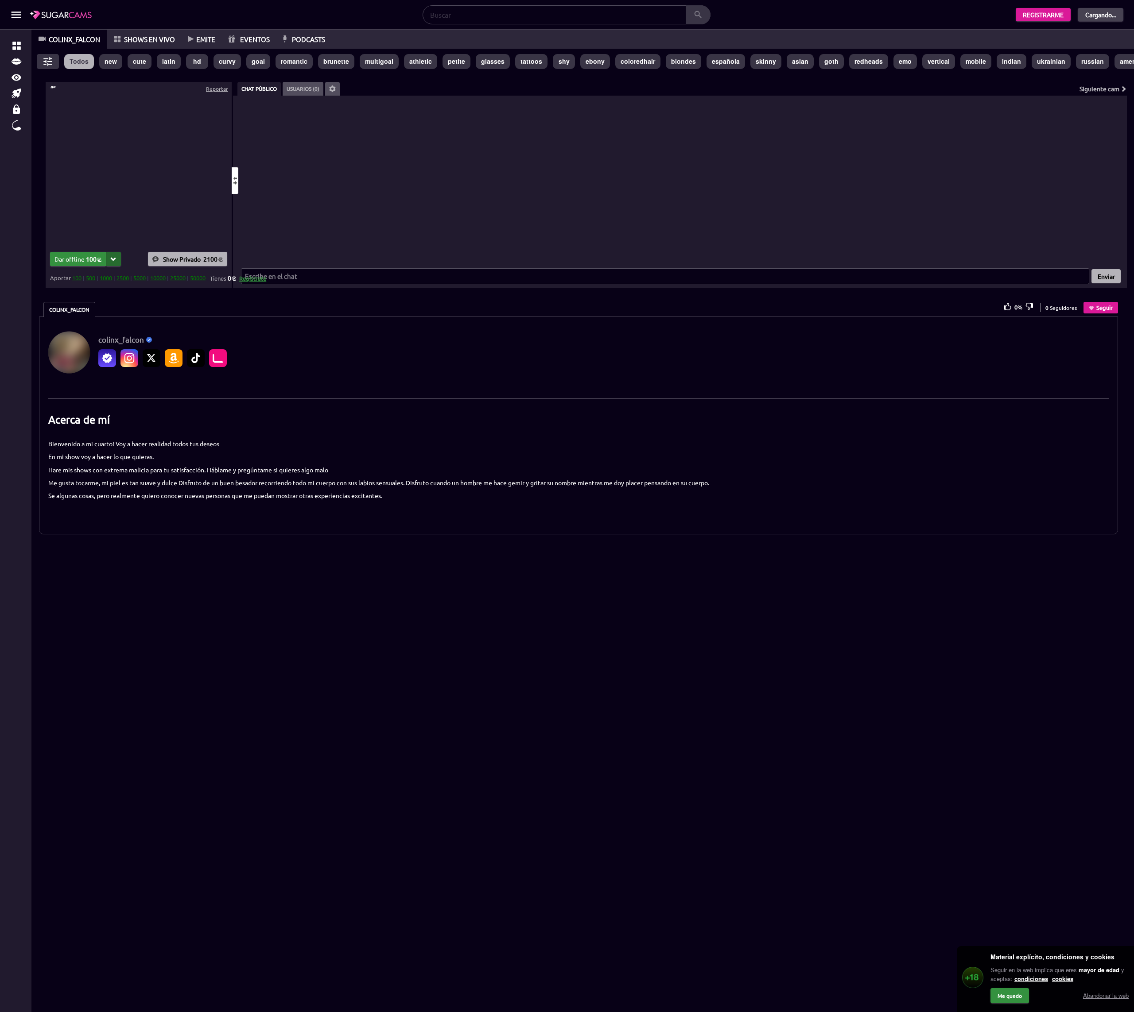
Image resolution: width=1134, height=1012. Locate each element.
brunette (336, 61)
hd (197, 61)
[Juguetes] (16, 125)
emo (905, 61)
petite (456, 61)
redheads (868, 61)
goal (258, 61)
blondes (683, 61)
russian (1092, 61)
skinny (766, 61)
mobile (976, 61)
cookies (1062, 978)
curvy (227, 61)
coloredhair (638, 61)
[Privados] (16, 109)
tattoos (531, 61)
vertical (939, 61)
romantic (294, 61)
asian (800, 61)
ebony (595, 61)
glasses (493, 61)
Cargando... (1100, 15)
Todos (79, 61)
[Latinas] (16, 61)
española (726, 61)
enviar (1106, 276)
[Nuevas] (16, 93)
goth (831, 61)
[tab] (259, 89)
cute (139, 61)
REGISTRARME (1043, 15)
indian (1011, 61)
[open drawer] (16, 14)
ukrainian (1051, 61)
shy (564, 61)
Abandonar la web (1106, 995)
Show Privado (190, 259)
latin (168, 61)
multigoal (379, 61)
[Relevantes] (16, 46)
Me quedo (1010, 995)
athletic (420, 61)
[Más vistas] (16, 77)
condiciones (1031, 978)
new (111, 61)
